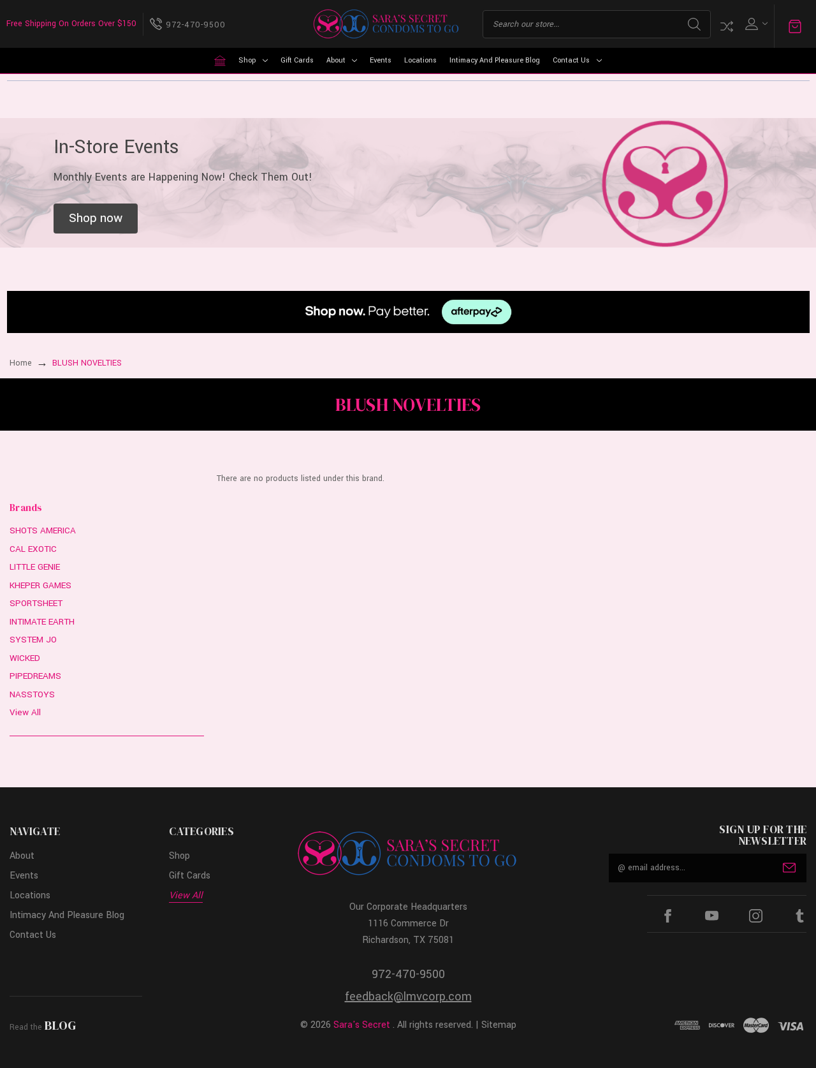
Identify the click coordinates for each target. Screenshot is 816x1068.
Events (380, 60)
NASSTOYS (32, 694)
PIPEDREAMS (35, 676)
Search (694, 24)
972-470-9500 (408, 974)
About (336, 60)
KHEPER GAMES (40, 585)
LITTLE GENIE (35, 567)
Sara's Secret (361, 1025)
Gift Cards (297, 60)
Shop (247, 60)
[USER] (755, 24)
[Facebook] (667, 916)
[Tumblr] (799, 916)
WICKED (25, 658)
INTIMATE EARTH (42, 622)
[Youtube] (711, 916)
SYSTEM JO (33, 640)
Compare (726, 26)
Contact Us (571, 60)
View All (25, 712)
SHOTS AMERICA (43, 530)
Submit (789, 867)
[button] (96, 219)
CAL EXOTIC (33, 549)
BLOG (60, 1025)
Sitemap (498, 1025)
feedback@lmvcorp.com (408, 996)
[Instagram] (755, 916)
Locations (420, 60)
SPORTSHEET (36, 603)
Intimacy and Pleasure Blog (494, 60)
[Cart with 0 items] (795, 26)
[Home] (220, 60)
